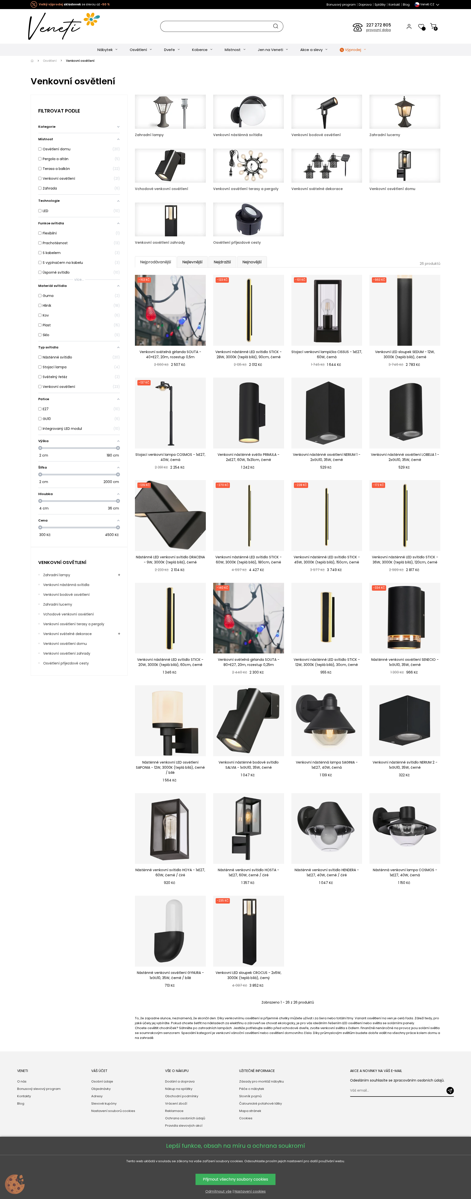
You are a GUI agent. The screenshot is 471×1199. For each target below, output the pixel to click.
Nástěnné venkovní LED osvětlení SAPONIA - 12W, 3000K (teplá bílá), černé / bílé (170, 767)
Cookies (245, 1118)
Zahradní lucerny (57, 604)
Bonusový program (341, 4)
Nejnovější (252, 262)
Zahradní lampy (56, 575)
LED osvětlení (352, 1023)
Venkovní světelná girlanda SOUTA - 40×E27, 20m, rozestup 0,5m (170, 354)
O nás (21, 1081)
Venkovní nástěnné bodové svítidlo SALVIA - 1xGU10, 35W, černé (249, 765)
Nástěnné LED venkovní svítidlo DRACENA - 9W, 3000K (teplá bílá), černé (170, 560)
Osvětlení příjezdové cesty (66, 663)
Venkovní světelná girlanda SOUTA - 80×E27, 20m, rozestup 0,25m (248, 662)
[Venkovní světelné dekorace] (326, 165)
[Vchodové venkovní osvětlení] (170, 165)
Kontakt (394, 4)
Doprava (365, 4)
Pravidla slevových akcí (183, 1125)
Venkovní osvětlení (62, 562)
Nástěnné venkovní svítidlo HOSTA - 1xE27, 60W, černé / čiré (248, 872)
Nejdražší (222, 262)
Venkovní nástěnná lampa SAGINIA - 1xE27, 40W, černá (327, 765)
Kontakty (24, 1096)
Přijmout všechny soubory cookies (235, 1179)
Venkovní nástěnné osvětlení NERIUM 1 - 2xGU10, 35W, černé (326, 457)
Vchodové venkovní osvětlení (68, 614)
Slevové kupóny (104, 1103)
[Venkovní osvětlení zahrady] (170, 219)
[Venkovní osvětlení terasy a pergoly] (248, 165)
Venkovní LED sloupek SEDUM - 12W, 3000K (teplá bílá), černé (405, 354)
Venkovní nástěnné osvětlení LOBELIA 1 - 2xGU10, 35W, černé (405, 457)
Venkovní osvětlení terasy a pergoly (73, 624)
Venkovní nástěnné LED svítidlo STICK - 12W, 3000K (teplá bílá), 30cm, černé (327, 662)
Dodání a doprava (180, 1081)
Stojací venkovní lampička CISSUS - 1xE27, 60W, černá (326, 354)
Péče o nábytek (251, 1088)
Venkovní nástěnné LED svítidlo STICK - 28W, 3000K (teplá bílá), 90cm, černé (248, 354)
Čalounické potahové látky (260, 1103)
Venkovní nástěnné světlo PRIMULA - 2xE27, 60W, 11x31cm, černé (248, 457)
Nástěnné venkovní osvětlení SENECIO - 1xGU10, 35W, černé (405, 662)
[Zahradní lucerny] (404, 111)
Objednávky (101, 1088)
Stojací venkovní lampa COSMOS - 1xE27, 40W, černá (170, 457)
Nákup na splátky (178, 1088)
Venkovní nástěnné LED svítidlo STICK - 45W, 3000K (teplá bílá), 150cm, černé (327, 560)
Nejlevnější (192, 262)
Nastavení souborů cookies (113, 1111)
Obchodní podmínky (181, 1096)
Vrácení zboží (176, 1103)
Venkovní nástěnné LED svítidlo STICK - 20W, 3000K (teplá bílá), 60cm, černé (170, 662)
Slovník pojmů (250, 1096)
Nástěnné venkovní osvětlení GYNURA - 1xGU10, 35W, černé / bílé (170, 975)
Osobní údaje (102, 1081)
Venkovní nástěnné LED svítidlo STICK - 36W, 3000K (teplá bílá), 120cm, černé (405, 560)
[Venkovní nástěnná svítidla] (248, 111)
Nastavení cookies (250, 1191)
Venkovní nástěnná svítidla (66, 584)
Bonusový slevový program (39, 1088)
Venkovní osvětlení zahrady (66, 653)
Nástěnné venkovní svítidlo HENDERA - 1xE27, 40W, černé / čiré (327, 872)
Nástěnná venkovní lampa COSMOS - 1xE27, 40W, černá (405, 872)
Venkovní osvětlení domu (65, 643)
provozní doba (378, 29)
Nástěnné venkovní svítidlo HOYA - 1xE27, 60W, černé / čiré (170, 872)
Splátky (380, 4)
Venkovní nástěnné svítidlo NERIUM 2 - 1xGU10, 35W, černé (405, 765)
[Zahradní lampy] (170, 111)
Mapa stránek (250, 1111)
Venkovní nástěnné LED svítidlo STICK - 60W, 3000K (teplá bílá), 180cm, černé (248, 560)
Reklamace (174, 1111)
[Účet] (409, 26)
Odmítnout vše (218, 1191)
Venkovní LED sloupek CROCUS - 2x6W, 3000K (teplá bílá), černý (248, 975)
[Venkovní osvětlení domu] (404, 165)
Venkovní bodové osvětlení (66, 594)
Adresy (97, 1096)
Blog (406, 4)
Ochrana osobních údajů (185, 1118)
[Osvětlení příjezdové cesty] (248, 219)
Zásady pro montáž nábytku (261, 1081)
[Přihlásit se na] (450, 1090)
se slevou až (74, 4)
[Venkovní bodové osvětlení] (326, 111)
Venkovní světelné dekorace (67, 633)
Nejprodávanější (155, 262)
